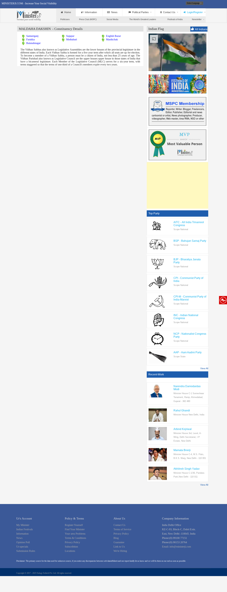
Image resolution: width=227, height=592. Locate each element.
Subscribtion (71, 546)
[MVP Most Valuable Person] (177, 159)
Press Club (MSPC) (88, 19)
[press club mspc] (177, 125)
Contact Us (168, 12)
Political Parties (140, 12)
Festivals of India (175, 19)
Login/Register (194, 12)
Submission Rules (25, 551)
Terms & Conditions (75, 538)
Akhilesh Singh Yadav (186, 468)
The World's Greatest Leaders (142, 19)
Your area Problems (75, 533)
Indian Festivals (24, 529)
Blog (116, 538)
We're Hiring (120, 551)
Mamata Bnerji (182, 450)
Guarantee (119, 542)
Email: (176, 546)
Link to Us (119, 546)
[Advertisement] (175, 185)
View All (204, 368)
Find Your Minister (75, 529)
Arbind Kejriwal (182, 429)
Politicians (65, 19)
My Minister (22, 525)
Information (90, 12)
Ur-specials (22, 546)
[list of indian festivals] (177, 92)
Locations (70, 551)
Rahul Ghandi (181, 410)
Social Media (112, 19)
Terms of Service (122, 529)
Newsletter (197, 19)
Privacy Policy (72, 542)
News (113, 12)
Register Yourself (74, 525)
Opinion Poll (23, 542)
